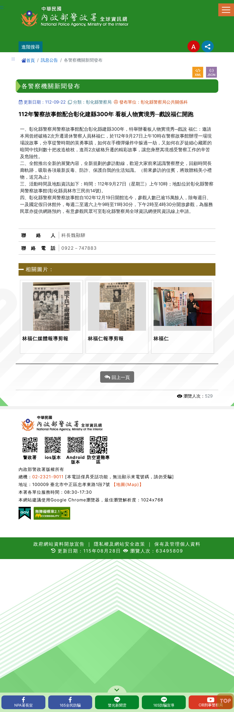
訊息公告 (49, 60)
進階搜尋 (30, 47)
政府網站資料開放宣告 (59, 544)
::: (1, 7)
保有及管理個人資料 (176, 544)
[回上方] (225, 701)
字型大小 (193, 46)
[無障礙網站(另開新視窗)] (52, 513)
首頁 (30, 60)
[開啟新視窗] (197, 72)
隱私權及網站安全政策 (119, 544)
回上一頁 (120, 377)
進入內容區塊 (13, 3)
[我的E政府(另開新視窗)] (25, 513)
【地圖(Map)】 (128, 484)
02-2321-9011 (48, 476)
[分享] (207, 46)
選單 (226, 9)
